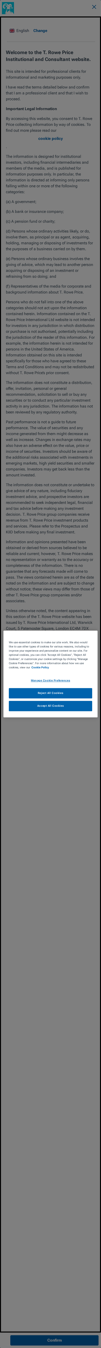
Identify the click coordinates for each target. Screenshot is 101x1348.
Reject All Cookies (50, 693)
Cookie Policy (40, 667)
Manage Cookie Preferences (50, 680)
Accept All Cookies (50, 706)
